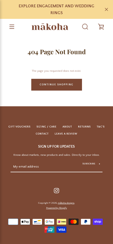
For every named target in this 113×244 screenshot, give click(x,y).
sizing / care (46, 126)
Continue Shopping (57, 84)
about (67, 126)
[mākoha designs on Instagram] (56, 190)
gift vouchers (19, 126)
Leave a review (66, 133)
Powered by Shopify (56, 208)
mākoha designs (66, 203)
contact (42, 133)
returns (84, 126)
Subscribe (89, 164)
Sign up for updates (56, 147)
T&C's (101, 126)
